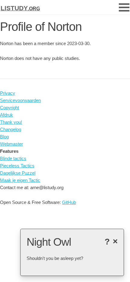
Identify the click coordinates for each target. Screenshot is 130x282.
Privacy (7, 93)
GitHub (69, 202)
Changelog (10, 129)
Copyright (9, 107)
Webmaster (11, 143)
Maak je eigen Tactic (20, 180)
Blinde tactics (13, 158)
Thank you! (11, 122)
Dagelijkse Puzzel (17, 172)
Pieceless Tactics (17, 165)
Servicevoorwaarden (20, 100)
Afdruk (6, 114)
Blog (4, 136)
